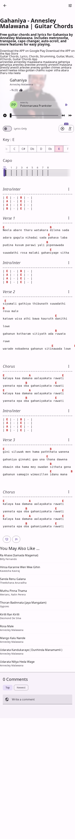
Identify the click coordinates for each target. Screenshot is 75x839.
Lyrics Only (20, 128)
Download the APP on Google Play (23, 51)
